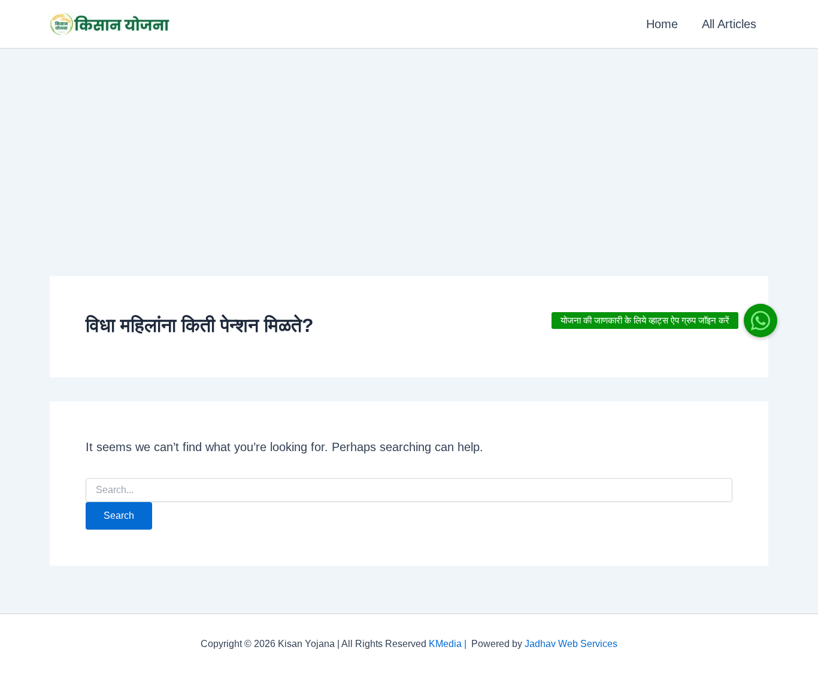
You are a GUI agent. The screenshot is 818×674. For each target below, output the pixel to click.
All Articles (729, 24)
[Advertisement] (409, 138)
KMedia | (450, 644)
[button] (760, 320)
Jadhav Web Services (571, 644)
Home (662, 24)
